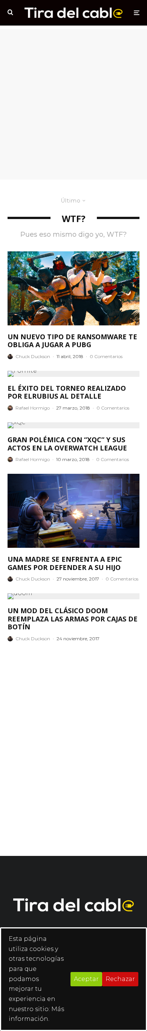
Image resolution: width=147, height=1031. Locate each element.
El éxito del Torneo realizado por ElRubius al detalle (67, 392)
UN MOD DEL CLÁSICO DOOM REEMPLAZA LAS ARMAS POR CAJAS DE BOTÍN (73, 619)
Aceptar (86, 979)
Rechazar (120, 979)
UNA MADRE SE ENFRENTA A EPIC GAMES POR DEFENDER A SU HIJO (65, 563)
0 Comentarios (106, 356)
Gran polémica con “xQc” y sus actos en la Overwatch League (67, 444)
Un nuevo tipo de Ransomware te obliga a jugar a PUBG (72, 341)
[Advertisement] (73, 102)
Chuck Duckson (32, 356)
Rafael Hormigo (32, 408)
